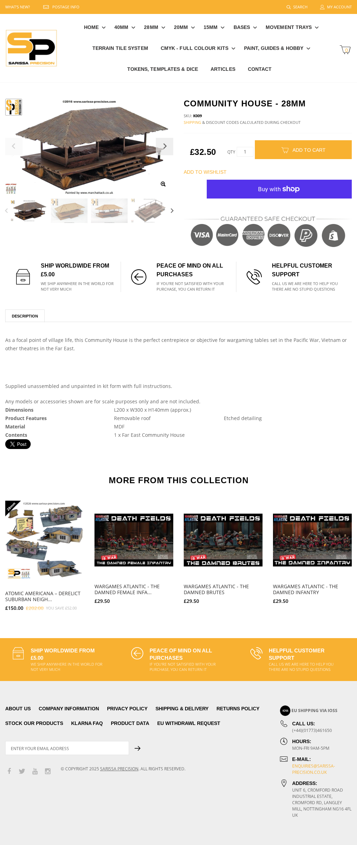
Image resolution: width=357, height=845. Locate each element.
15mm (211, 27)
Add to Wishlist (205, 172)
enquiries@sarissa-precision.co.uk (313, 769)
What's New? (17, 6)
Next (172, 210)
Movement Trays (289, 27)
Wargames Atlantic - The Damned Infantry (305, 589)
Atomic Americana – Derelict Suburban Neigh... (43, 596)
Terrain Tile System (120, 48)
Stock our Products (34, 723)
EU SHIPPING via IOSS (314, 710)
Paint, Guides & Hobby (273, 48)
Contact (260, 69)
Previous (6, 210)
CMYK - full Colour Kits (194, 48)
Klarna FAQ (87, 723)
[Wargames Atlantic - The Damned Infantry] (312, 540)
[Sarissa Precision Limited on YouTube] (34, 771)
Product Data (130, 723)
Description (25, 316)
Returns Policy (238, 708)
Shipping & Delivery (181, 708)
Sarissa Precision (119, 769)
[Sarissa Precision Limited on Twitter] (22, 771)
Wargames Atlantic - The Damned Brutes (216, 589)
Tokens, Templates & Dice (162, 69)
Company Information (69, 708)
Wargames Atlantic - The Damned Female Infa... (127, 589)
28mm (151, 27)
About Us (18, 708)
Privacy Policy (127, 708)
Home (91, 27)
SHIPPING (192, 122)
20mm (181, 27)
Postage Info (65, 6)
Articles (223, 69)
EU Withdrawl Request (188, 723)
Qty (231, 152)
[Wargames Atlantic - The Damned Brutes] (223, 540)
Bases (242, 27)
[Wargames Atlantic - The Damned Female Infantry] (133, 540)
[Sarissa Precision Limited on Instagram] (47, 771)
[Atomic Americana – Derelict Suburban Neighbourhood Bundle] (44, 540)
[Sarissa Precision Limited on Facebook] (9, 771)
